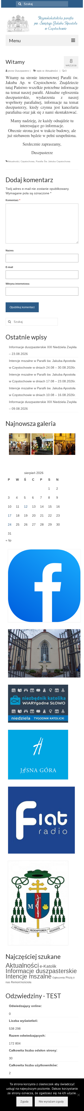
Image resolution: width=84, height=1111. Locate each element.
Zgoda (24, 1101)
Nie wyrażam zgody (51, 1101)
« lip (8, 540)
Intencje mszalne (29, 976)
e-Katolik (48, 966)
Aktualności (51, 70)
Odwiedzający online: (26, 1006)
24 (9, 524)
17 (9, 515)
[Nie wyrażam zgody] (78, 1095)
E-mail (9, 267)
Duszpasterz (22, 70)
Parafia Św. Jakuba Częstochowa (53, 161)
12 (26, 506)
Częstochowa (27, 161)
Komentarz (13, 200)
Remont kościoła (21, 982)
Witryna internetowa (17, 283)
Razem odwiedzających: (28, 1035)
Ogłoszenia (58, 977)
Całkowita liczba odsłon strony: (33, 1050)
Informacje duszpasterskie (41, 971)
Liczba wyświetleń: (24, 1020)
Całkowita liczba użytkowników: (34, 1065)
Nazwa (9, 250)
